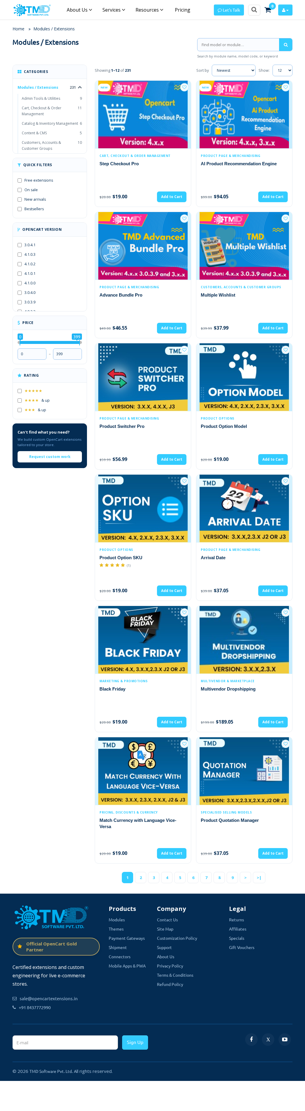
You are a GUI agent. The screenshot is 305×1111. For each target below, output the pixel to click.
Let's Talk (231, 10)
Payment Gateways (127, 938)
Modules (117, 919)
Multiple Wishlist (218, 294)
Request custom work (50, 456)
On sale (31, 189)
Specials (236, 938)
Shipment (118, 947)
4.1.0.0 (29, 283)
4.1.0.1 (29, 273)
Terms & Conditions (175, 975)
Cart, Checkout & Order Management (52, 110)
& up (37, 400)
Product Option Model (224, 426)
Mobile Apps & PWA (127, 965)
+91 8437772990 (35, 1007)
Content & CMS (52, 132)
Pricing (182, 10)
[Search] (285, 44)
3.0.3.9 (29, 302)
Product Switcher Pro (121, 426)
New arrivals (35, 199)
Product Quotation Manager (230, 820)
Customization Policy (177, 938)
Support (164, 947)
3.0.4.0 (29, 292)
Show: (264, 70)
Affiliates (237, 928)
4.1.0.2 (29, 264)
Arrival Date (213, 557)
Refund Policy (170, 984)
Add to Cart (171, 196)
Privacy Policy (170, 965)
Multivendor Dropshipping (228, 688)
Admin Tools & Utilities (52, 98)
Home (18, 29)
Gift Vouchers (241, 947)
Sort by (202, 70)
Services (112, 10)
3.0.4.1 (29, 244)
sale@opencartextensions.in (49, 998)
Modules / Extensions (54, 29)
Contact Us (167, 919)
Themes (116, 928)
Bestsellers (34, 208)
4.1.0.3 (29, 254)
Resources (148, 10)
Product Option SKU (120, 557)
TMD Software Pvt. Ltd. (51, 1071)
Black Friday (112, 688)
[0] (267, 9)
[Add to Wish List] (184, 87)
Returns (236, 919)
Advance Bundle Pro (120, 294)
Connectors (119, 956)
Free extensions (38, 180)
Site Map (165, 928)
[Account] (285, 9)
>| (259, 877)
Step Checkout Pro (119, 163)
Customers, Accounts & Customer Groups (52, 145)
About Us (78, 10)
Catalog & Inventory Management (52, 123)
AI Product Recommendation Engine (239, 163)
